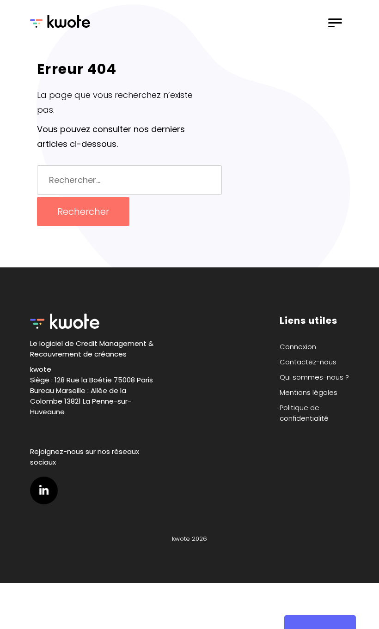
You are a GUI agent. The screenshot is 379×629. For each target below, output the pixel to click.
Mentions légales (308, 392)
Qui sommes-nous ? (314, 377)
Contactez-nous (308, 362)
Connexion (298, 346)
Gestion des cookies (320, 621)
